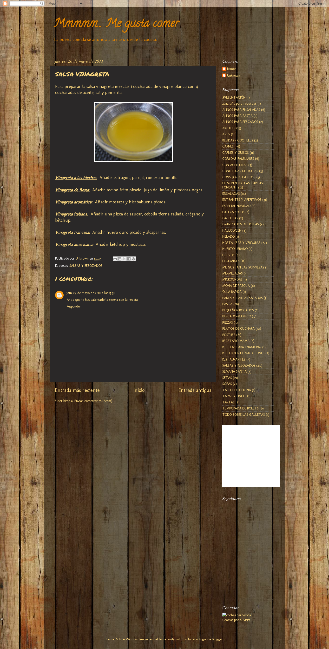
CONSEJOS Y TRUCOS (238, 177)
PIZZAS (227, 322)
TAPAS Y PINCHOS (236, 396)
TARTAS (228, 402)
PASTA (227, 304)
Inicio (139, 390)
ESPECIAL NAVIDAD (236, 206)
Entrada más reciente (77, 390)
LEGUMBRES (231, 261)
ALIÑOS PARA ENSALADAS (241, 109)
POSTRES (228, 335)
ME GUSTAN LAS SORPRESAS (243, 267)
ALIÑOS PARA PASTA (237, 116)
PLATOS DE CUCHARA (238, 328)
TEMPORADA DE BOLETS (240, 408)
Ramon (231, 69)
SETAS (227, 377)
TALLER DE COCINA (236, 390)
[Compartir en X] (124, 258)
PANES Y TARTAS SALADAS (242, 298)
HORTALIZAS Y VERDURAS (241, 243)
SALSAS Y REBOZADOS (85, 265)
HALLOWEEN (231, 230)
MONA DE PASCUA (236, 285)
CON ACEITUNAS (234, 165)
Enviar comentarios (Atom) (93, 401)
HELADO (228, 236)
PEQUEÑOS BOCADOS (238, 310)
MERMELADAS (232, 273)
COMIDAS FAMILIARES (238, 158)
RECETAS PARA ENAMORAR (241, 347)
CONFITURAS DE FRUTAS (240, 171)
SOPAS (227, 383)
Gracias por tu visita (236, 620)
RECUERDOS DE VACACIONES (243, 353)
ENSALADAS (231, 193)
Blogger (217, 639)
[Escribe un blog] (119, 258)
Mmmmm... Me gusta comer (116, 24)
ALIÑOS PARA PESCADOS (240, 122)
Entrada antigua (194, 390)
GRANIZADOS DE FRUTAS (240, 224)
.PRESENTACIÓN (233, 97)
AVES (226, 134)
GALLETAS (230, 218)
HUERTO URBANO (235, 249)
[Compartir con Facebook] (128, 258)
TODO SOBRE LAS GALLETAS (243, 414)
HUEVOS (228, 255)
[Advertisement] (246, 572)
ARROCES (228, 128)
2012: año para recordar (239, 103)
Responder (74, 306)
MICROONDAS (232, 279)
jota (69, 293)
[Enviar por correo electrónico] (115, 258)
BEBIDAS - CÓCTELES (237, 140)
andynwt (174, 639)
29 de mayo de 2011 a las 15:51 (94, 293)
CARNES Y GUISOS (235, 152)
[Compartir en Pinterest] (133, 258)
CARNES (228, 146)
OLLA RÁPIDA (232, 291)
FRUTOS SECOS (233, 212)
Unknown (233, 76)
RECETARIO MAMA (236, 341)
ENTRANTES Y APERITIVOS (241, 199)
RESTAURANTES (233, 359)
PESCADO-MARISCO (236, 316)
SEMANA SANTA (234, 371)
